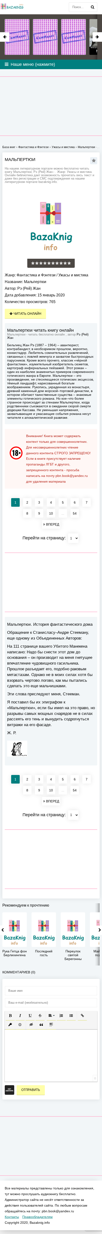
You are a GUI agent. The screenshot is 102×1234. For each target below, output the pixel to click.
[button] (10, 1015)
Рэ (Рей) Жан (29, 288)
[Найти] (92, 7)
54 (75, 513)
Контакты (12, 1217)
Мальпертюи (86, 147)
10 (51, 513)
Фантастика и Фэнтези (36, 275)
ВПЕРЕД (52, 524)
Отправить (30, 1090)
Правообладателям (37, 1217)
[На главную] (12, 7)
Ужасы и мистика (73, 275)
